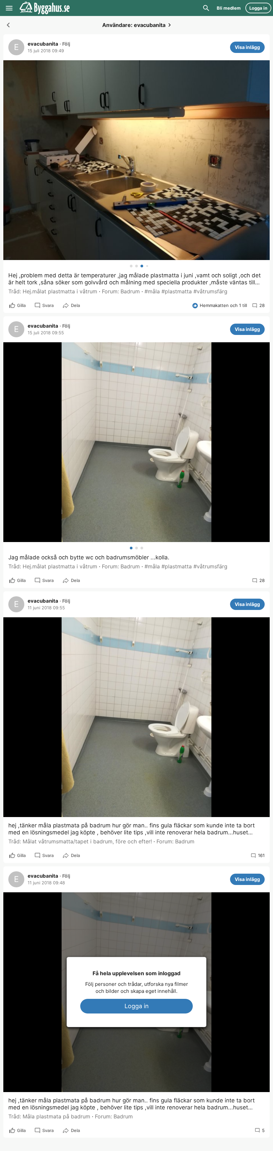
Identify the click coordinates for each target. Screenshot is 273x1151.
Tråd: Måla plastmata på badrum (49, 1116)
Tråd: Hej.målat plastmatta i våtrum (52, 291)
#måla (152, 291)
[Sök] (206, 8)
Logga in (137, 1006)
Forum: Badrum (121, 291)
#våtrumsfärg (210, 291)
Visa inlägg (247, 47)
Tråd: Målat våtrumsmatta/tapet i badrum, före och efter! (80, 841)
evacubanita (43, 44)
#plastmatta (176, 291)
